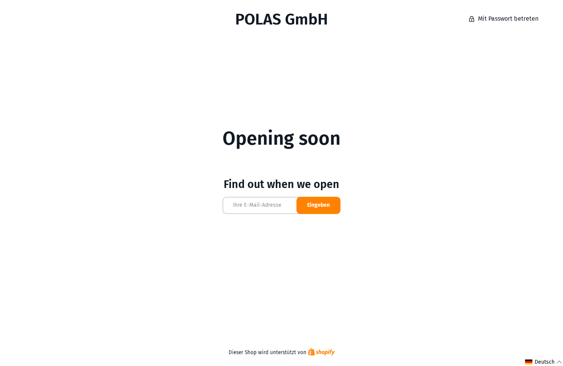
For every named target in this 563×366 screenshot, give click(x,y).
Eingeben (318, 205)
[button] (543, 362)
